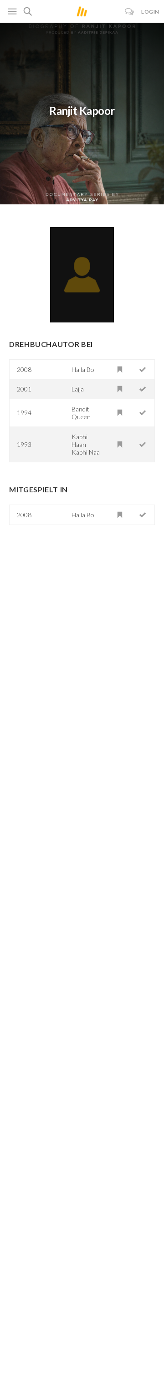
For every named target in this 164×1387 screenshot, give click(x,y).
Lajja (78, 389)
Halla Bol (84, 369)
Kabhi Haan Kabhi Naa (86, 444)
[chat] (129, 11)
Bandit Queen (81, 413)
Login (150, 12)
